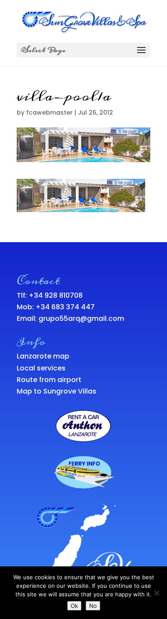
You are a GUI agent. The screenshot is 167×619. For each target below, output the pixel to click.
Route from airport (49, 380)
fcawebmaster (49, 112)
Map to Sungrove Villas (56, 391)
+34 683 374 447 (65, 307)
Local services (41, 368)
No (93, 605)
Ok (74, 605)
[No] (156, 593)
